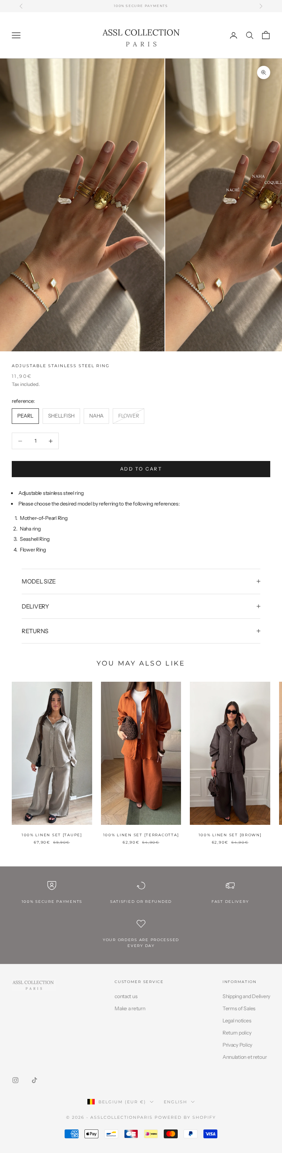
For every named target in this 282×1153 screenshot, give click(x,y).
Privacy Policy (237, 1045)
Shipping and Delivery (246, 996)
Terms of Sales (239, 1008)
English (175, 1101)
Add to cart (141, 469)
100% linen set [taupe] (52, 835)
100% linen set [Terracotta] (141, 835)
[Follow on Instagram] (15, 1080)
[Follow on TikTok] (34, 1080)
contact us (126, 996)
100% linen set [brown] (230, 835)
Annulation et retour (245, 1057)
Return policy (237, 1032)
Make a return (130, 1008)
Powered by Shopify (185, 1117)
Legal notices (237, 1020)
